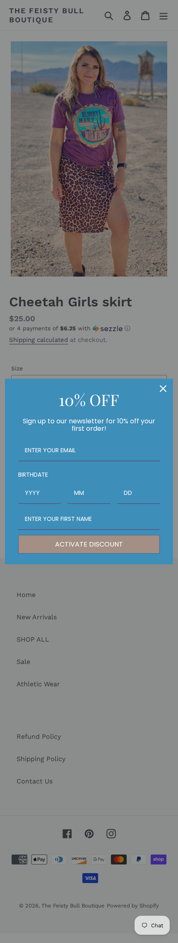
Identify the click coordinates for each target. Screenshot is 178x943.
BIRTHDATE (33, 474)
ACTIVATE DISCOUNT (89, 544)
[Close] (163, 389)
